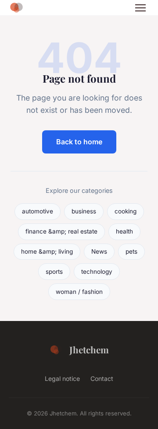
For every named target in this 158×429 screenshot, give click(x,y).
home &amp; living (47, 251)
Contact (101, 378)
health (124, 231)
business (84, 211)
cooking (125, 211)
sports (54, 271)
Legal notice (62, 378)
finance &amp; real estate (61, 231)
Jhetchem (89, 349)
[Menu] (140, 8)
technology (96, 271)
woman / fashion (79, 291)
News (99, 251)
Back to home (79, 141)
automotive (37, 211)
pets (131, 251)
